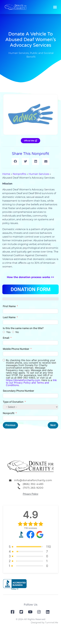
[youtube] (30, 612)
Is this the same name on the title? (23, 328)
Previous (10, 425)
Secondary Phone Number (18, 390)
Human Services (18, 53)
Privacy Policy (30, 494)
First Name (9, 306)
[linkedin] (48, 612)
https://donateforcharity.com (23, 380)
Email (6, 337)
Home (6, 173)
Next (53, 425)
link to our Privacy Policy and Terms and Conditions (31, 383)
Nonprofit (8, 413)
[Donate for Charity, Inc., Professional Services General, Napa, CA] (15, 584)
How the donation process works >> (30, 277)
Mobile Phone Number (16, 348)
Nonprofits (19, 173)
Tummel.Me (51, 622)
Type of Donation (13, 401)
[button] (55, 7)
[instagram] (39, 612)
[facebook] (13, 612)
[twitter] (22, 612)
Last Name (9, 317)
